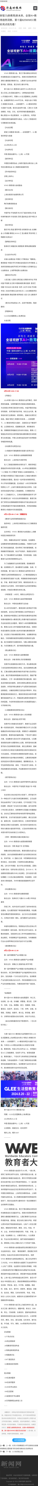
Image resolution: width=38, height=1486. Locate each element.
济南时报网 (11, 1464)
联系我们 (14, 1478)
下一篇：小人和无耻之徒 (14, 1451)
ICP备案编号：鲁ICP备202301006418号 (21, 1484)
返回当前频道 (19, 1440)
